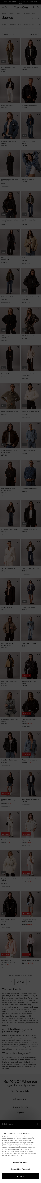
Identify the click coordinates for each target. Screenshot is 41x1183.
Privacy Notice (16, 1155)
